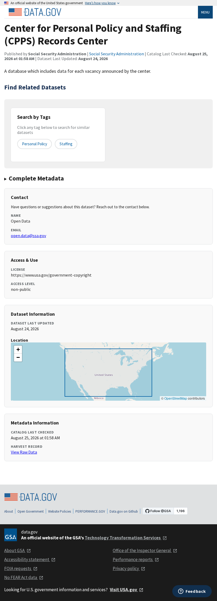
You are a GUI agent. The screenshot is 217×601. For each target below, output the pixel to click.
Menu (205, 12)
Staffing (66, 143)
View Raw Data (24, 452)
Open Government (30, 511)
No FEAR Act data (21, 577)
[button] (18, 350)
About (8, 511)
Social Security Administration (116, 53)
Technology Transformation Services (123, 538)
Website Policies (59, 511)
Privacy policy (126, 568)
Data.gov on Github (124, 511)
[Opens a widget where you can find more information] (192, 591)
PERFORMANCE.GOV (90, 511)
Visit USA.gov (124, 590)
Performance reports (133, 559)
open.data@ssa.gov (28, 235)
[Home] (34, 12)
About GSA (14, 550)
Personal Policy (34, 143)
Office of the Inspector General (142, 550)
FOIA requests (18, 568)
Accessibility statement (27, 559)
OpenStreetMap (175, 398)
